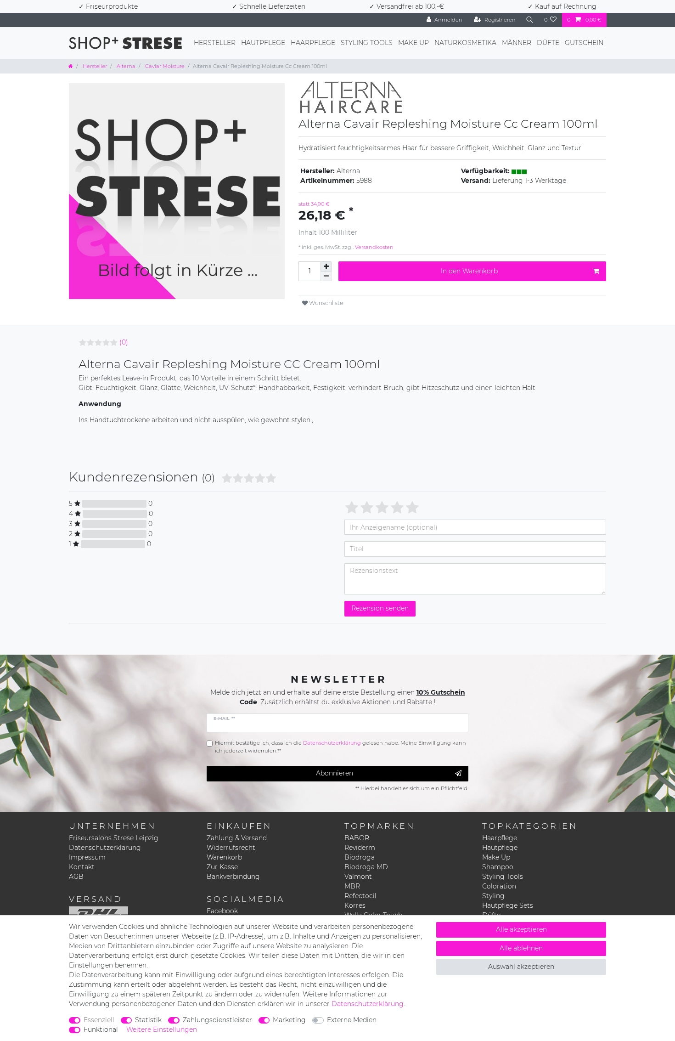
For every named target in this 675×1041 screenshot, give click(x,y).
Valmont (358, 876)
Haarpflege (313, 43)
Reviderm (359, 847)
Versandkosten (374, 247)
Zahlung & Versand (237, 838)
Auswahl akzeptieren (521, 966)
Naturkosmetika (465, 43)
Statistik (148, 1020)
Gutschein (584, 43)
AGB (76, 876)
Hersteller (215, 43)
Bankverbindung (233, 876)
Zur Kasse (222, 867)
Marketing (289, 1020)
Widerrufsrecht (231, 847)
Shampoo (497, 867)
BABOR (356, 838)
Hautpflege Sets (507, 905)
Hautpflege (263, 43)
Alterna (125, 66)
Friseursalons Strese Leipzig (113, 838)
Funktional (101, 1029)
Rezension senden (380, 608)
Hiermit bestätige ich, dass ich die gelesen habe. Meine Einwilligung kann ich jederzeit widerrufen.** (340, 747)
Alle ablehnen (521, 948)
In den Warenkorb (469, 271)
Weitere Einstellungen (161, 1029)
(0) (123, 342)
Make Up (413, 43)
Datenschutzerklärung (105, 847)
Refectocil (360, 896)
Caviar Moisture (164, 66)
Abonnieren (334, 773)
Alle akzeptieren (521, 929)
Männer (516, 43)
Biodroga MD (366, 867)
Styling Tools (367, 43)
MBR (352, 886)
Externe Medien (352, 1020)
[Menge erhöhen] (326, 266)
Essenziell (99, 1020)
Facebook (222, 911)
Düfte (548, 43)
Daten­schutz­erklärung (368, 1004)
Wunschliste (325, 303)
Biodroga (359, 857)
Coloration (499, 886)
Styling (493, 896)
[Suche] (530, 20)
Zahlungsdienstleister (217, 1020)
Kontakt (82, 867)
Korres (355, 905)
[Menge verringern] (326, 276)
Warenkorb (224, 857)
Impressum (87, 857)
